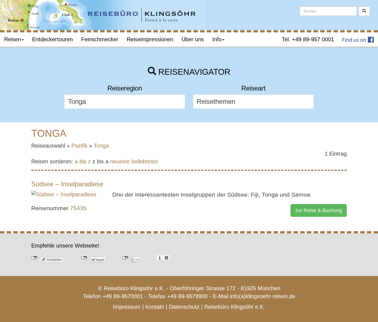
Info (217, 39)
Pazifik (79, 146)
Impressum (127, 307)
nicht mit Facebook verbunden (34, 258)
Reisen (12, 39)
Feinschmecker (99, 39)
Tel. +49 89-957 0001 (308, 39)
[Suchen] (364, 11)
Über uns (193, 39)
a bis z (83, 161)
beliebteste (144, 161)
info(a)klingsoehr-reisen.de (262, 296)
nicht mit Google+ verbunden (125, 258)
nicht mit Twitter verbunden (84, 258)
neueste (120, 161)
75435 (78, 208)
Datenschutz (184, 307)
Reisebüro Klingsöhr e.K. (234, 307)
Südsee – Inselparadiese (67, 184)
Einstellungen (166, 257)
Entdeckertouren (52, 39)
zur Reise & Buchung (318, 210)
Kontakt (154, 307)
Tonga (101, 146)
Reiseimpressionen (150, 39)
